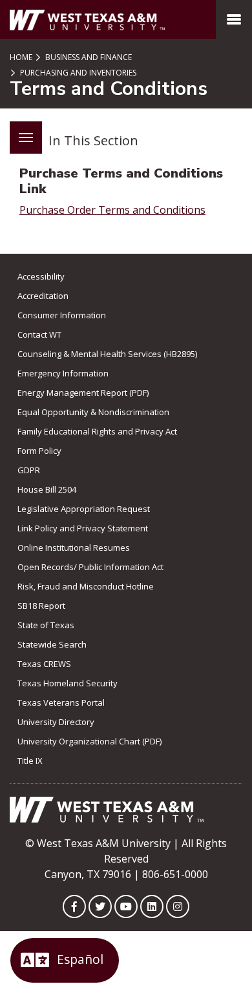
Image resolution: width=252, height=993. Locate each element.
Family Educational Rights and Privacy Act (97, 431)
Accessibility (41, 276)
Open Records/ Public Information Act (90, 567)
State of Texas (45, 625)
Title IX (30, 760)
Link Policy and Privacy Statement (82, 528)
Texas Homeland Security (67, 683)
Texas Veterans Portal (61, 702)
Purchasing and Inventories (77, 72)
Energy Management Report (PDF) (83, 392)
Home (21, 57)
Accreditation (42, 296)
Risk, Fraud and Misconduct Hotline (85, 586)
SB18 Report (41, 605)
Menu (26, 137)
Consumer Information (61, 315)
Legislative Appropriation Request (83, 509)
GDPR (28, 470)
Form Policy (39, 450)
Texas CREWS (44, 664)
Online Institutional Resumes (73, 547)
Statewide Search (52, 644)
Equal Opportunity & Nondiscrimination (93, 412)
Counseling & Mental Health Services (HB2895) (107, 354)
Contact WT (39, 334)
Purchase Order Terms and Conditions (112, 210)
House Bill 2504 (46, 489)
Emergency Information (63, 373)
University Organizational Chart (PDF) (89, 741)
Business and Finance (87, 57)
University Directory (55, 722)
